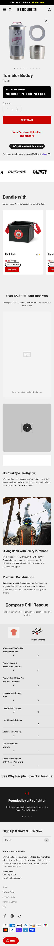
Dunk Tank (10, 253)
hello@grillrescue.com (12, 877)
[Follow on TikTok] (19, 916)
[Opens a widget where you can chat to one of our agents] (11, 941)
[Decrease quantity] (6, 109)
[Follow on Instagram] (12, 916)
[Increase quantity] (17, 109)
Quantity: (7, 103)
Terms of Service (10, 901)
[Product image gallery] (27, 41)
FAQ (4, 906)
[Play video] (27, 428)
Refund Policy (9, 891)
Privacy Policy (9, 896)
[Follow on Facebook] (5, 916)
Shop (5, 886)
